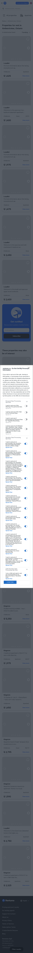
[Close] (29, 368)
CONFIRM (10, 582)
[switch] (25, 406)
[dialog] (16, 476)
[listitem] (16, 401)
